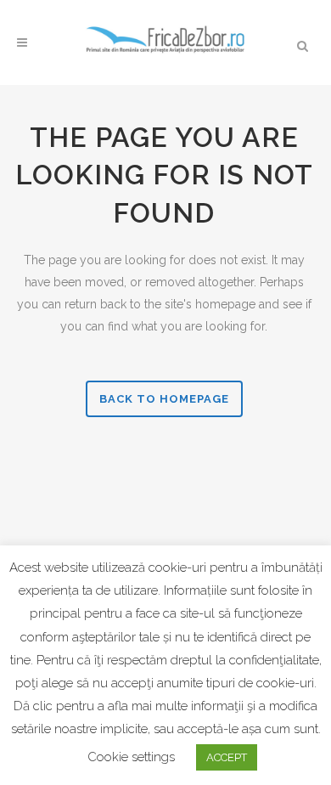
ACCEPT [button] (226, 757)
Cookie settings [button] (131, 757)
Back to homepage (164, 398)
